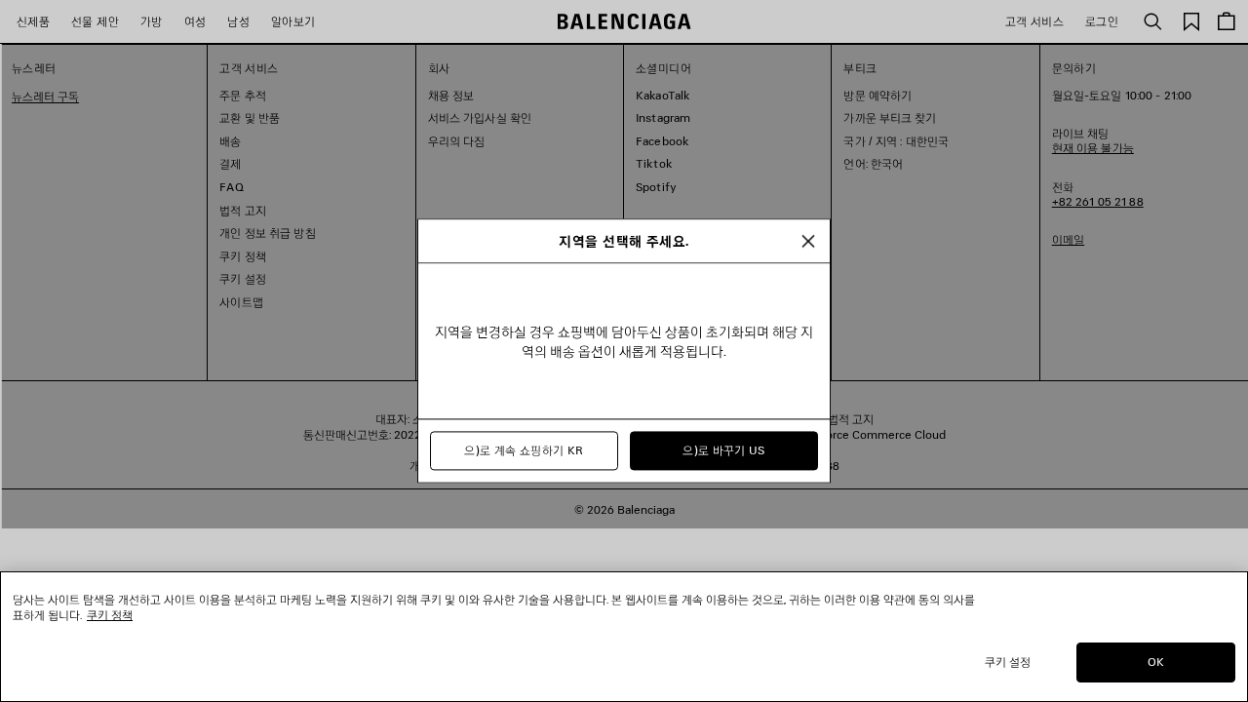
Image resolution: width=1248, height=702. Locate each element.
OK (1156, 661)
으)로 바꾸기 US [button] (723, 451)
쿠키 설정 (1008, 661)
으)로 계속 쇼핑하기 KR (523, 451)
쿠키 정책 (110, 614)
